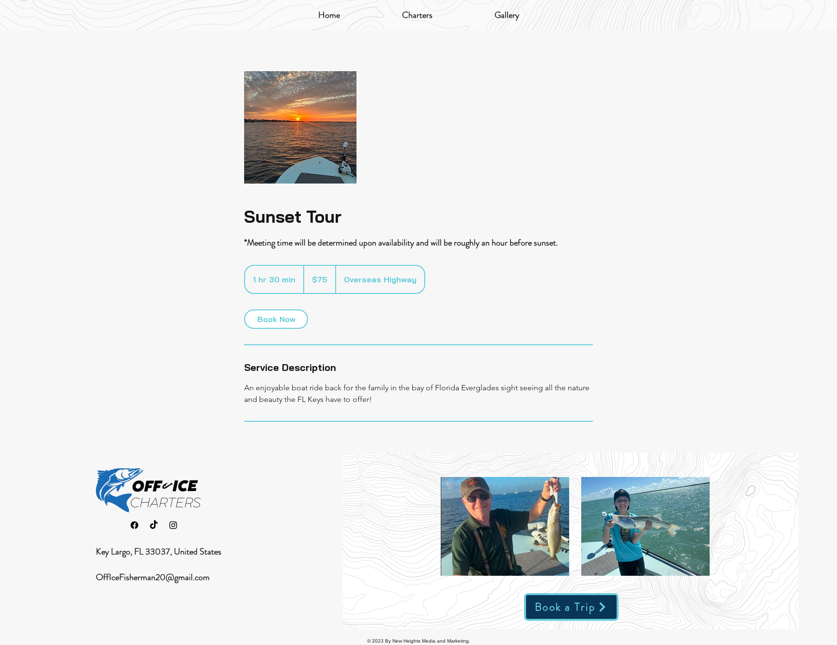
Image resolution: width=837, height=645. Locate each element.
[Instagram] (173, 525)
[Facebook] (134, 525)
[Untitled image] (300, 127)
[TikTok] (154, 525)
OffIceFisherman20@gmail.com (153, 577)
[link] (276, 319)
